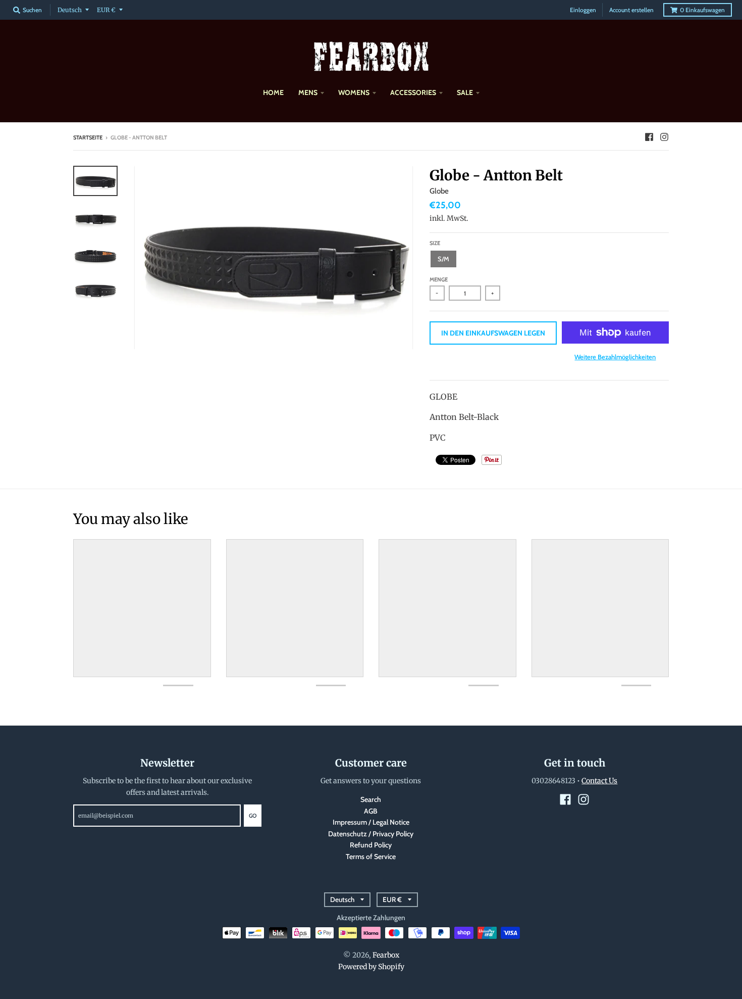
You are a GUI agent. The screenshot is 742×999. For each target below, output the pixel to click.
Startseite (87, 137)
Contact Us (599, 780)
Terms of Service (371, 856)
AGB (371, 811)
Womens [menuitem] (353, 92)
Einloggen (583, 10)
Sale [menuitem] (465, 92)
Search (370, 799)
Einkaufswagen (702, 10)
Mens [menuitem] (307, 92)
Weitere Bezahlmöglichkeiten (615, 357)
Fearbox (386, 955)
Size (435, 243)
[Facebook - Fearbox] (649, 136)
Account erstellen (631, 10)
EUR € (106, 10)
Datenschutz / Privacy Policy (370, 833)
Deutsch (70, 10)
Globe (439, 191)
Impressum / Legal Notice (371, 822)
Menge (439, 279)
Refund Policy (371, 844)
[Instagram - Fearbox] (664, 136)
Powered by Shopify (371, 966)
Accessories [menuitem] (413, 92)
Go (252, 815)
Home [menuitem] (273, 92)
